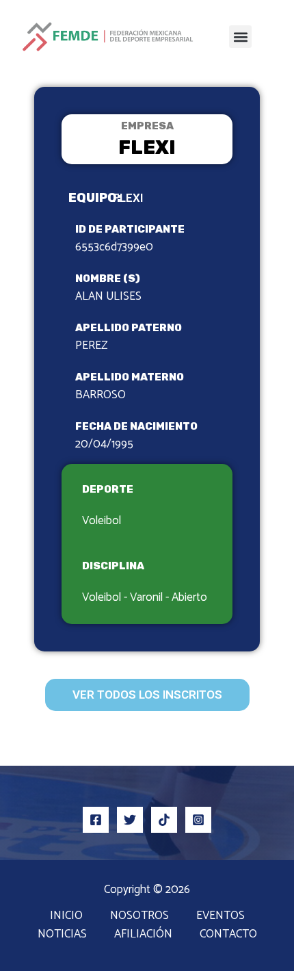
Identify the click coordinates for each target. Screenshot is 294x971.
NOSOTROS (139, 916)
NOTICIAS (62, 934)
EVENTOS (220, 916)
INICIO (66, 916)
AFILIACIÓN (143, 934)
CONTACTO (228, 934)
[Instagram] (198, 820)
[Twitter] (130, 820)
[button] (240, 36)
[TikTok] (164, 820)
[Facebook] (96, 820)
